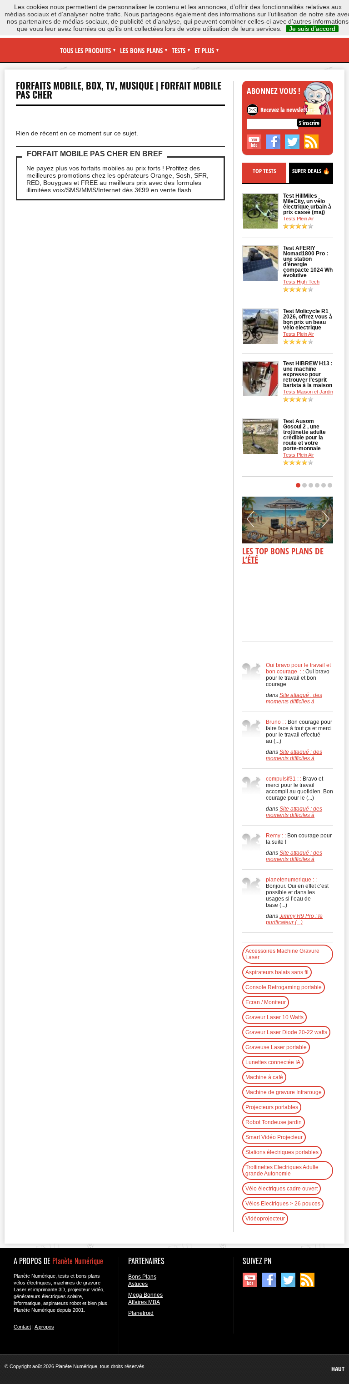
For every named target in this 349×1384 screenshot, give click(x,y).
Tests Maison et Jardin (308, 391)
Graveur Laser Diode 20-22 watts (286, 1032)
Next (326, 522)
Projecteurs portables (271, 1107)
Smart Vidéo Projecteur (274, 1137)
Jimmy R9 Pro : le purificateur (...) (294, 919)
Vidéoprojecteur (265, 1218)
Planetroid (141, 1313)
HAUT (337, 1368)
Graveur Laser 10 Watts (274, 1017)
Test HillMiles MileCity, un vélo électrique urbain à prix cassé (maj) (307, 204)
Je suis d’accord (312, 28)
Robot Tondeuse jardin (273, 1122)
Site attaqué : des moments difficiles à (294, 698)
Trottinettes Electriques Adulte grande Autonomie (282, 1170)
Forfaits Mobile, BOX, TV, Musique (85, 85)
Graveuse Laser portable (276, 1047)
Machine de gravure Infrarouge (283, 1092)
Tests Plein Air (298, 218)
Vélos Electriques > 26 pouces (282, 1203)
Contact (22, 1326)
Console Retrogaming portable (283, 987)
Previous (250, 522)
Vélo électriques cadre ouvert (281, 1188)
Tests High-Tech (301, 281)
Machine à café (264, 1077)
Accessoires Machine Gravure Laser (282, 954)
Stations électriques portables (282, 1152)
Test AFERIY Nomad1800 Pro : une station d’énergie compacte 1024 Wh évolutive (308, 262)
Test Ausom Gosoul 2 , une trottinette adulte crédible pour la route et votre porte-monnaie (304, 435)
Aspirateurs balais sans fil (277, 972)
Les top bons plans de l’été (283, 555)
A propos (44, 1326)
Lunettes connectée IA (272, 1062)
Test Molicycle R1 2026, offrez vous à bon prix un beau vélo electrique (307, 319)
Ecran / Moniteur (265, 1002)
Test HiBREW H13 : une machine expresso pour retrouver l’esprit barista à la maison (308, 374)
